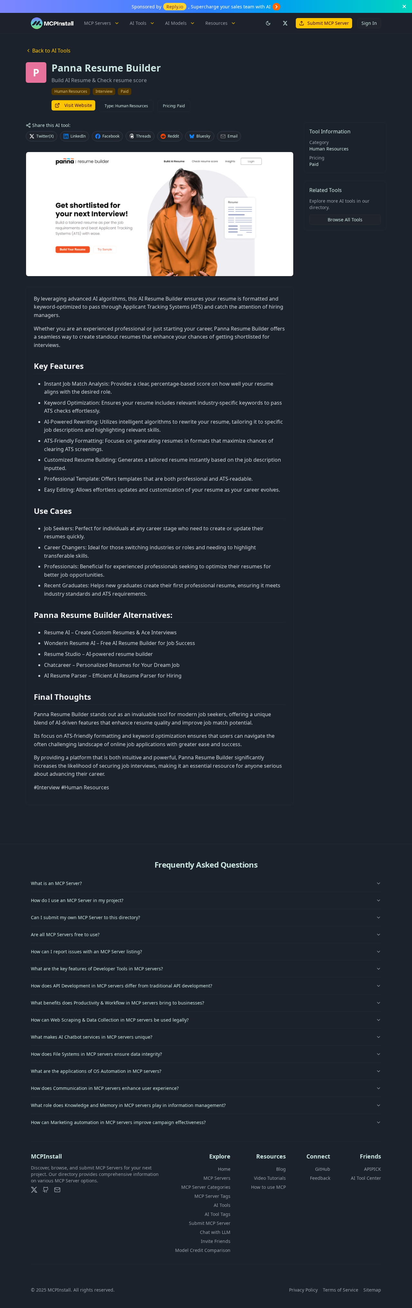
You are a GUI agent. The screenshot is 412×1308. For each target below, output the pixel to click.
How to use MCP (268, 1187)
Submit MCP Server (328, 23)
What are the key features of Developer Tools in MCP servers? (97, 969)
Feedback (320, 1178)
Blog (281, 1169)
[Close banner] (404, 6)
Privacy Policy (303, 1290)
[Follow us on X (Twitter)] (285, 23)
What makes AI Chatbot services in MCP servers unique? (91, 1037)
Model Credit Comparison (202, 1250)
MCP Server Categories (205, 1187)
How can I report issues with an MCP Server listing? (86, 951)
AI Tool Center (366, 1178)
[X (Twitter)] (34, 1190)
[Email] (57, 1190)
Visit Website (78, 105)
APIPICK (372, 1169)
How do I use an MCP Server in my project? (77, 900)
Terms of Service (340, 1290)
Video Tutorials (270, 1178)
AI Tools (138, 23)
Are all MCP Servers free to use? (65, 934)
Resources (216, 23)
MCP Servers (97, 23)
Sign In (369, 23)
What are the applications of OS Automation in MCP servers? (96, 1071)
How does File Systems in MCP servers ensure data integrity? (96, 1054)
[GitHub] (45, 1190)
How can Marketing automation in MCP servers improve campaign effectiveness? (118, 1122)
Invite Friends (215, 1241)
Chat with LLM (215, 1232)
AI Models (176, 23)
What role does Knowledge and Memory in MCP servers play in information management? (128, 1105)
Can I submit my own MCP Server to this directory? (85, 917)
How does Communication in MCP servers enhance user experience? (105, 1088)
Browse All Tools (345, 219)
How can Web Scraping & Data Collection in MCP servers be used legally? (110, 1020)
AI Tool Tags (217, 1214)
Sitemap (372, 1290)
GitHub (322, 1169)
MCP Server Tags (212, 1196)
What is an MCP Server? (56, 883)
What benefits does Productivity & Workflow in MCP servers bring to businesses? (117, 1003)
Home (224, 1169)
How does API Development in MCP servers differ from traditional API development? (121, 986)
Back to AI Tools (51, 50)
